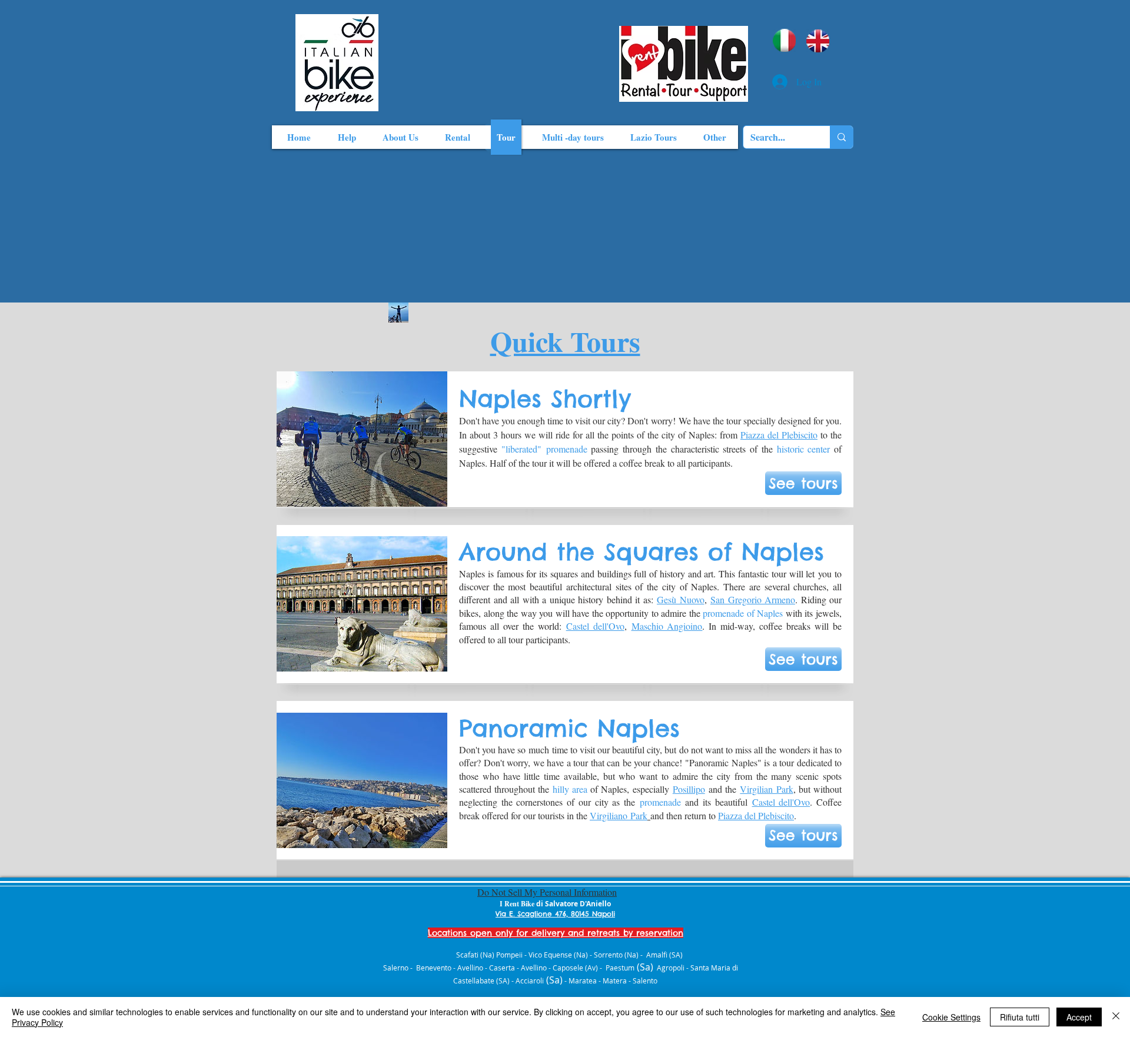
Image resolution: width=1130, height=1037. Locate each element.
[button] (803, 483)
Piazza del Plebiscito (778, 434)
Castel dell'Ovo (595, 626)
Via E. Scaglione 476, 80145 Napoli (555, 913)
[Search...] (841, 137)
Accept (1079, 1017)
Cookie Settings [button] (951, 1017)
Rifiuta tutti (1019, 1017)
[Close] (1116, 1017)
